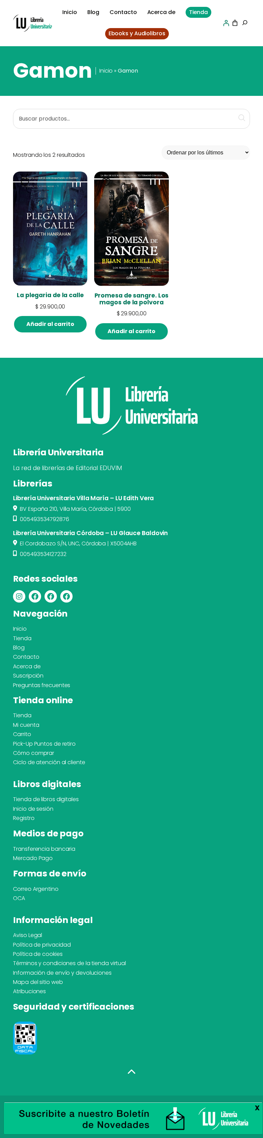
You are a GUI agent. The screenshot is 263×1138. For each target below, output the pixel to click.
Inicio (106, 71)
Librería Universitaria (58, 452)
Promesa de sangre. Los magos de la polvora (131, 299)
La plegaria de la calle (50, 295)
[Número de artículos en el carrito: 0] (234, 22)
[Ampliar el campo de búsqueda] (245, 23)
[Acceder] (226, 22)
